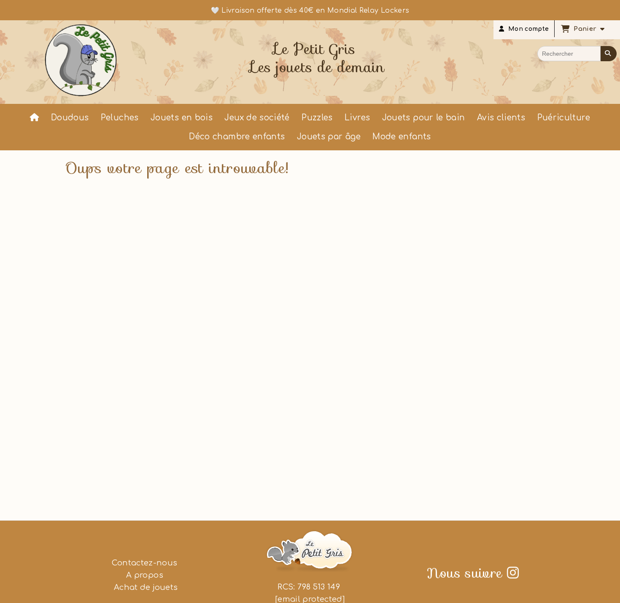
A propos (144, 575)
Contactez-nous (144, 563)
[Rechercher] (609, 53)
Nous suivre (473, 573)
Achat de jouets (145, 587)
